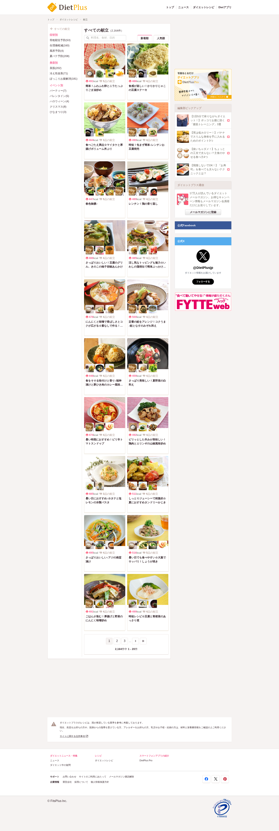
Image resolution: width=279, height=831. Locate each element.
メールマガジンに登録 (203, 212)
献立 (85, 19)
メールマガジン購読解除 (121, 776)
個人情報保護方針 (100, 782)
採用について (81, 782)
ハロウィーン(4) (59, 101)
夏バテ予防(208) (59, 56)
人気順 (161, 38)
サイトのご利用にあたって (92, 776)
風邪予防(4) (57, 50)
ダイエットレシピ (203, 7)
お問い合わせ (69, 776)
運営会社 (67, 782)
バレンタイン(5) (59, 95)
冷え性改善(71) (59, 73)
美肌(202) (55, 68)
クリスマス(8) (58, 106)
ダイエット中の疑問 (60, 765)
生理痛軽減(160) (59, 45)
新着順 (145, 38)
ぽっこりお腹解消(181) (63, 78)
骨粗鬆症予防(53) (60, 40)
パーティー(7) (58, 90)
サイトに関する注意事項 (72, 736)
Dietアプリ (225, 7)
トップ (170, 7)
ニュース (183, 7)
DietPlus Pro (146, 760)
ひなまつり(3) (58, 111)
